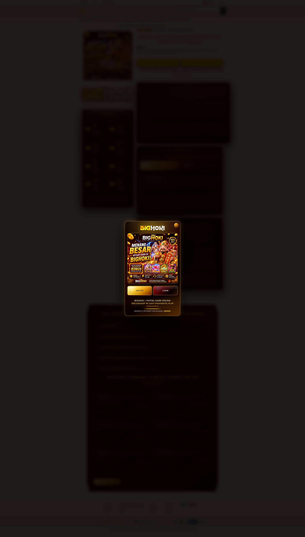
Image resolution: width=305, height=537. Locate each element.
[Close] (176, 225)
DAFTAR (139, 291)
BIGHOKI (167, 311)
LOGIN (165, 291)
